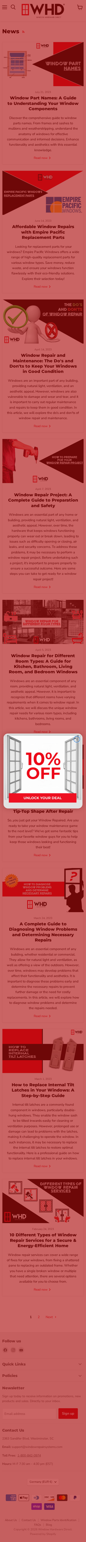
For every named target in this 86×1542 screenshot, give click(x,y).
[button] (43, 771)
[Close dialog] (77, 739)
